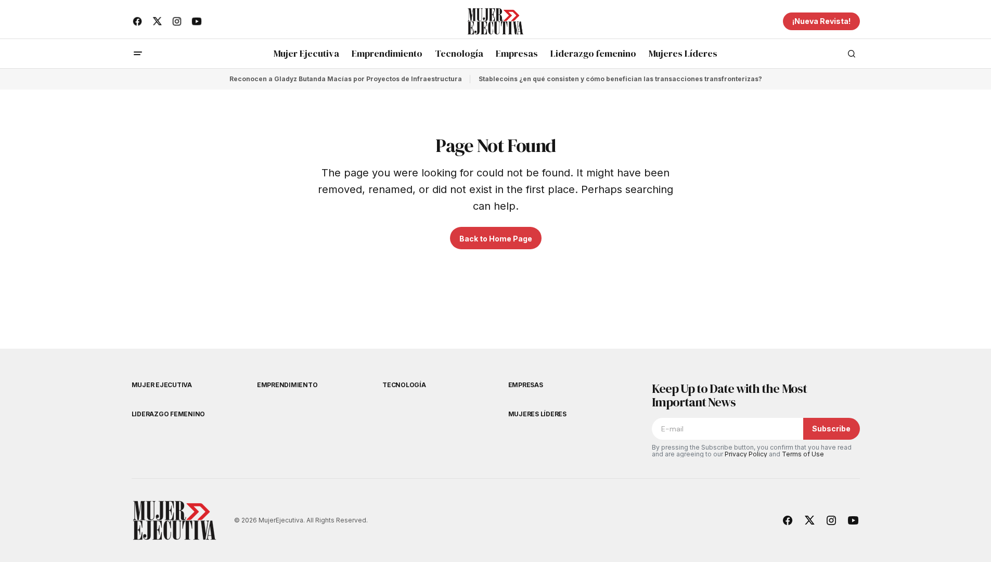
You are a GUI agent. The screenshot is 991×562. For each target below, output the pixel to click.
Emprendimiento (287, 385)
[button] (138, 53)
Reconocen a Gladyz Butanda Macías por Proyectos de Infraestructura (345, 79)
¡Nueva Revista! (821, 21)
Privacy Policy (746, 454)
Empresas (525, 385)
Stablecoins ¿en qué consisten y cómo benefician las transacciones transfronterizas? (620, 79)
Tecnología (404, 385)
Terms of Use (803, 454)
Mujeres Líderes (537, 414)
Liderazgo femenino (168, 414)
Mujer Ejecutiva (162, 385)
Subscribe (831, 428)
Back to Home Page (495, 238)
